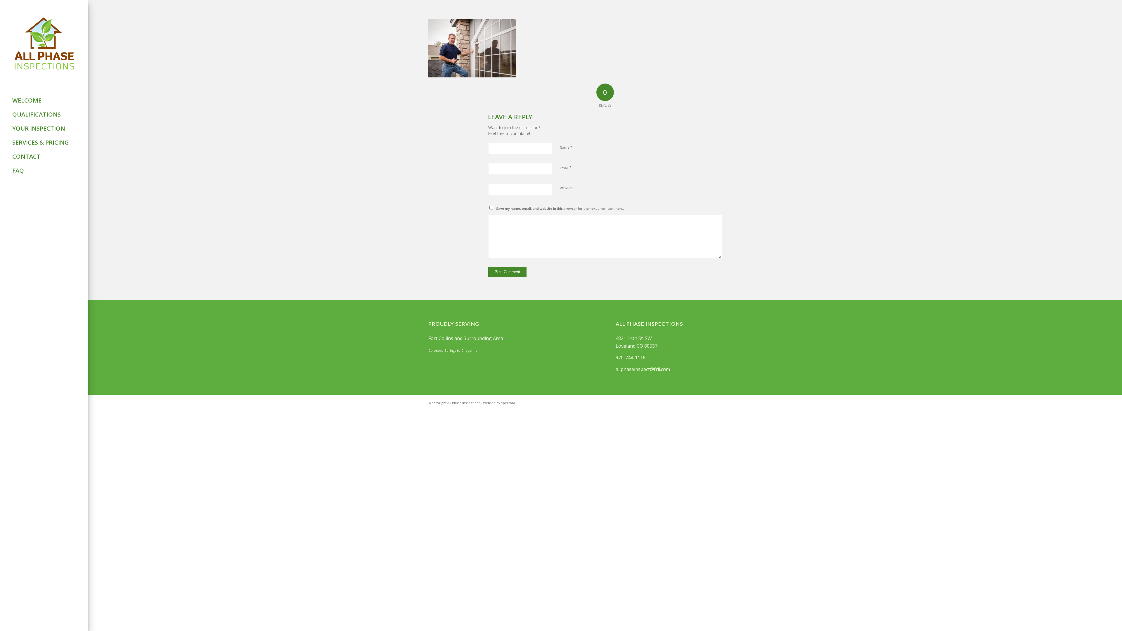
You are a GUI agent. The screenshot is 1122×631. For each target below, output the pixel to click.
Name (566, 147)
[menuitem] (43, 101)
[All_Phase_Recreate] (44, 44)
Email (566, 167)
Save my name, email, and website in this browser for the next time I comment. (560, 208)
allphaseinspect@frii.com (643, 369)
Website (566, 188)
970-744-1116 (630, 357)
